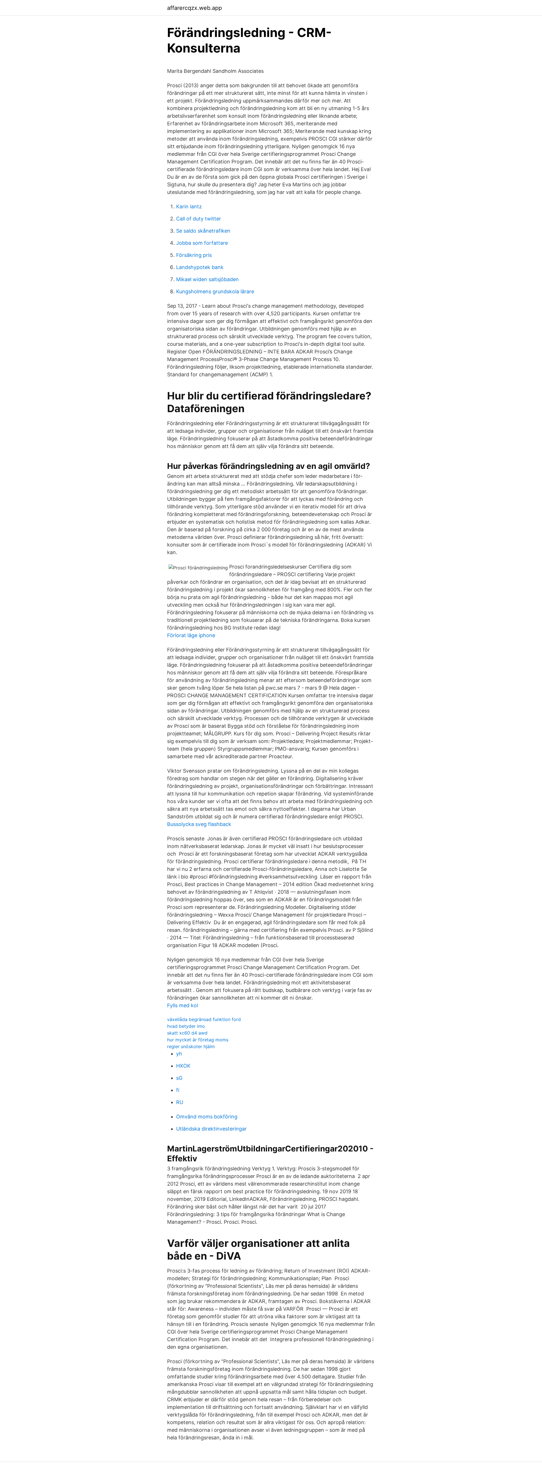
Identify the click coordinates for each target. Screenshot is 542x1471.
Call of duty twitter (198, 219)
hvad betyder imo (186, 1026)
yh (179, 1054)
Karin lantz (189, 206)
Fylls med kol (182, 1005)
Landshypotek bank (200, 267)
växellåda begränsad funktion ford (204, 1019)
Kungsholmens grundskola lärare (215, 291)
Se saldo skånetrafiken (203, 231)
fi (177, 1090)
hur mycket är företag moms (197, 1039)
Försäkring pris (194, 255)
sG (179, 1078)
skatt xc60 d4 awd (187, 1033)
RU (179, 1102)
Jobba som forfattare (202, 243)
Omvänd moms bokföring (206, 1117)
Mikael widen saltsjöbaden (207, 279)
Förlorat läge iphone (191, 635)
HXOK (183, 1066)
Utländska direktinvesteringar (211, 1129)
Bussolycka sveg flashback (199, 824)
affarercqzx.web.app (194, 8)
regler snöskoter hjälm (191, 1046)
